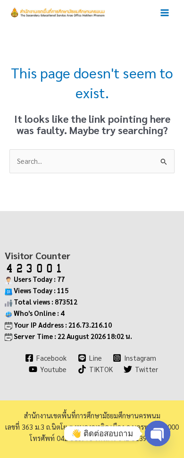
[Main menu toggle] (165, 13)
